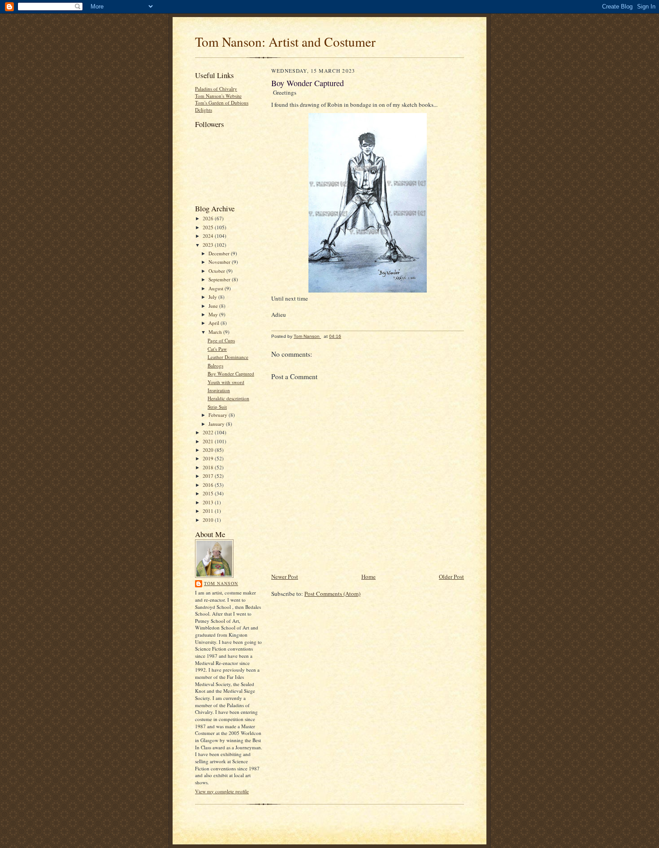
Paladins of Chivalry (216, 88)
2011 (209, 510)
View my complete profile (222, 791)
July (213, 296)
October (217, 270)
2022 (209, 432)
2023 (209, 244)
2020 (209, 449)
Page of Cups (221, 340)
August (216, 288)
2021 (209, 441)
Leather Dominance (228, 357)
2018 (209, 467)
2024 (209, 235)
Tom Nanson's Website (218, 95)
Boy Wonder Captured (231, 373)
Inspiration (219, 390)
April (214, 322)
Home (368, 577)
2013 (209, 502)
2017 (209, 475)
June (213, 305)
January (217, 423)
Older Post (451, 577)
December (219, 253)
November (220, 261)
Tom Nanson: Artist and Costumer (285, 41)
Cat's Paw (217, 348)
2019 (209, 458)
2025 (209, 227)
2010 (209, 519)
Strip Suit (217, 406)
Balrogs (215, 365)
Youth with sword (226, 382)
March (215, 331)
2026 (209, 218)
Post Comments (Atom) (332, 594)
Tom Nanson (221, 583)
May (213, 314)
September (220, 279)
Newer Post (284, 577)
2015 (209, 493)
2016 (209, 484)
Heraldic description (228, 398)
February (218, 414)
